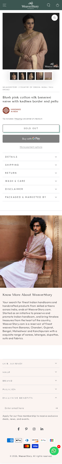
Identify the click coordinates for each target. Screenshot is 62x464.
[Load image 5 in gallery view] (48, 76)
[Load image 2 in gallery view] (22, 76)
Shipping (18, 119)
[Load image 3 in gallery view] (31, 76)
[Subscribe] (57, 408)
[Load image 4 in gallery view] (39, 76)
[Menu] (4, 5)
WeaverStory (25, 456)
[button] (48, 5)
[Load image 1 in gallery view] (14, 76)
